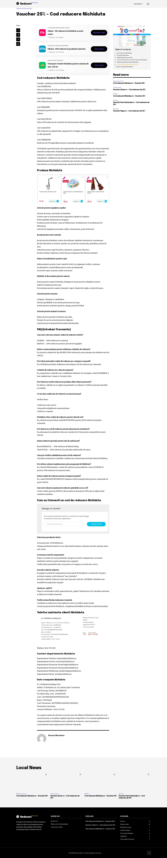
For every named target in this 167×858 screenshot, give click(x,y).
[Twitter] (18, 35)
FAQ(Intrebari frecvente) (124, 57)
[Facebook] (18, 30)
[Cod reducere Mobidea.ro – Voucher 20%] (100, 781)
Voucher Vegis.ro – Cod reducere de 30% (129, 111)
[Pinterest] (18, 39)
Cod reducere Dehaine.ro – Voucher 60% (129, 83)
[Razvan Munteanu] (41, 738)
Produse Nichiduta (123, 55)
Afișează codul (99, 32)
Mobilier (115, 94)
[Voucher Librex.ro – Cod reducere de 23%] (66, 781)
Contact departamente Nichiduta (127, 64)
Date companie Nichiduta (125, 67)
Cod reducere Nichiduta (124, 53)
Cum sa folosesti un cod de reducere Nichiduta (132, 60)
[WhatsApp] (18, 44)
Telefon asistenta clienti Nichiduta (127, 62)
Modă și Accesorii (118, 81)
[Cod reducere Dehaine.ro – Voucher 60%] (32, 781)
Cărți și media (117, 87)
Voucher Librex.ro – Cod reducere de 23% (129, 90)
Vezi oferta (99, 49)
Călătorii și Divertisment (24, 8)
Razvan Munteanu (56, 735)
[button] (148, 4)
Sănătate (116, 109)
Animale (115, 100)
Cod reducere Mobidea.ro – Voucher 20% (129, 96)
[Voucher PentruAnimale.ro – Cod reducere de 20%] (135, 781)
